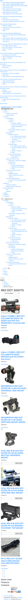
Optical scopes (23, 38)
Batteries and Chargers (9, 82)
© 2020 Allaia (3, 103)
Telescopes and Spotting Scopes (11, 99)
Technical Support (8, 188)
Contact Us (7, 196)
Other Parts (6, 67)
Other (4, 30)
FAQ (7, 189)
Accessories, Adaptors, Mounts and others (14, 21)
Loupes (4, 90)
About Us (6, 112)
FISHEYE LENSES (7, 25)
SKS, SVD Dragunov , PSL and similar (12, 47)
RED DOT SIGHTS (22, 44)
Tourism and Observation (15, 13)
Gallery (5, 193)
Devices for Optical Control (14, 10)
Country (13, 588)
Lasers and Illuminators (9, 81)
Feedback (6, 194)
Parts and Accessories (15, 154)
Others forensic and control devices (12, 93)
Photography (21, 2)
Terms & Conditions (11, 185)
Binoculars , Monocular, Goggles (11, 73)
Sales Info (6, 183)
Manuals (8, 191)
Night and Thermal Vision (12, 159)
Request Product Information (13, 186)
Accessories (21, 76)
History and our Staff (11, 113)
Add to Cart (19, 463)
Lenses (17, 19)
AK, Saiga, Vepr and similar (10, 55)
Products (6, 116)
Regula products (7, 91)
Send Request (4, 330)
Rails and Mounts (7, 65)
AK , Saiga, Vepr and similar (10, 45)
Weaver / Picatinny (7, 49)
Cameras (5, 18)
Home (5, 110)
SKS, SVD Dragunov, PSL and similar (12, 56)
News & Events (10, 115)
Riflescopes (20, 4)
